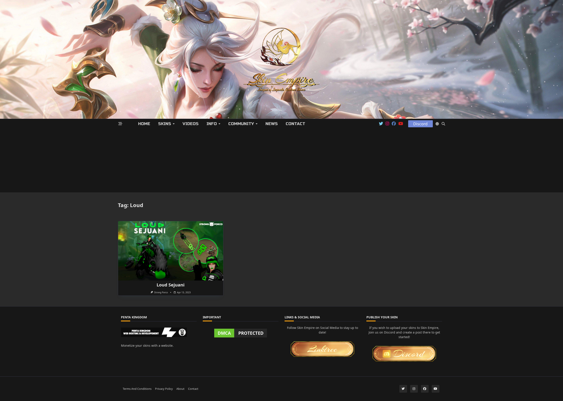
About (180, 388)
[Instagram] (387, 124)
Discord (420, 123)
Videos (191, 123)
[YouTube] (400, 124)
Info (212, 123)
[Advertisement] (281, 161)
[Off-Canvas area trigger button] (120, 123)
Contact (295, 123)
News (271, 123)
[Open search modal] (443, 124)
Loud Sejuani (171, 285)
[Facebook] (394, 124)
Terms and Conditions (137, 388)
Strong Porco (161, 292)
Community (241, 123)
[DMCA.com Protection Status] (240, 333)
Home (144, 123)
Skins (164, 123)
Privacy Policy (164, 388)
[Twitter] (381, 124)
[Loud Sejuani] (170, 251)
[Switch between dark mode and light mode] (437, 124)
